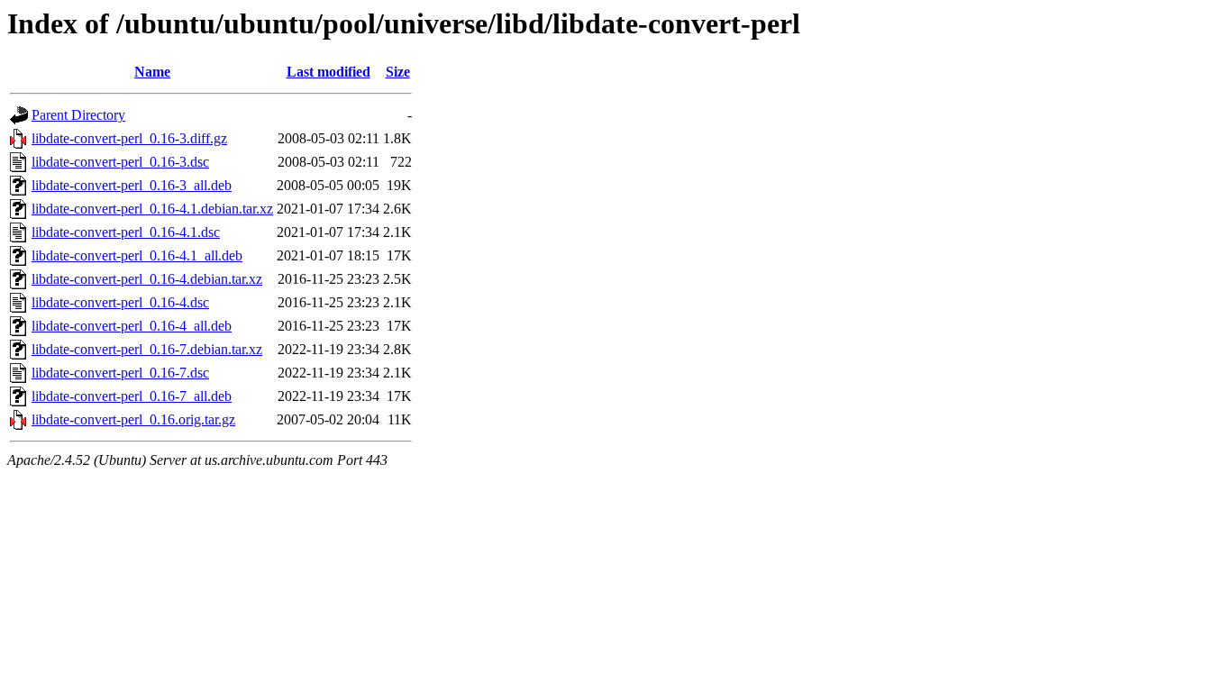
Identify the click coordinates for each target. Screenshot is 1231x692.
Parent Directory (78, 115)
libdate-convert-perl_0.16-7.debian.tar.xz (147, 349)
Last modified (328, 71)
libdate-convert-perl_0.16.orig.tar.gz (133, 419)
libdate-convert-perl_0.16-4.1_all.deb (137, 255)
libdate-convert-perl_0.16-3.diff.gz (129, 138)
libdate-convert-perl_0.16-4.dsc (120, 302)
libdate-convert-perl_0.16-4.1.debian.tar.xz (152, 208)
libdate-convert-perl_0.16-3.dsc (120, 161)
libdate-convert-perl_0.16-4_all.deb (132, 325)
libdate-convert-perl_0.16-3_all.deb (132, 185)
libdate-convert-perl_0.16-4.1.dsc (126, 232)
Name (152, 71)
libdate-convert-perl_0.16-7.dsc (120, 372)
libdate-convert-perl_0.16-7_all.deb (132, 396)
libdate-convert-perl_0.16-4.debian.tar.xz (147, 279)
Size (398, 71)
